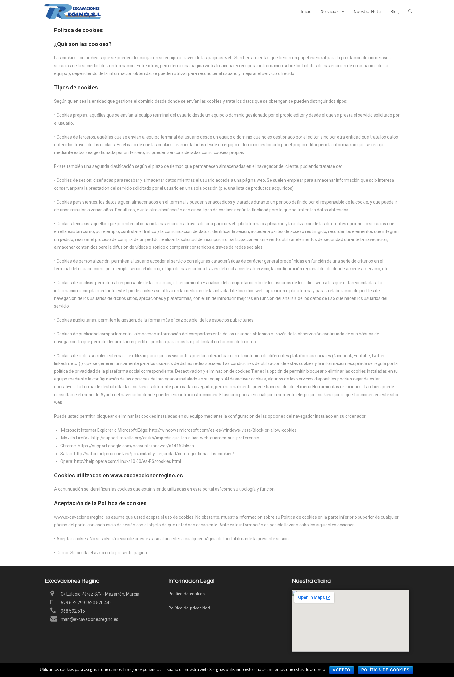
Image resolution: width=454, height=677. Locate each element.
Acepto (341, 670)
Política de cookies (186, 593)
